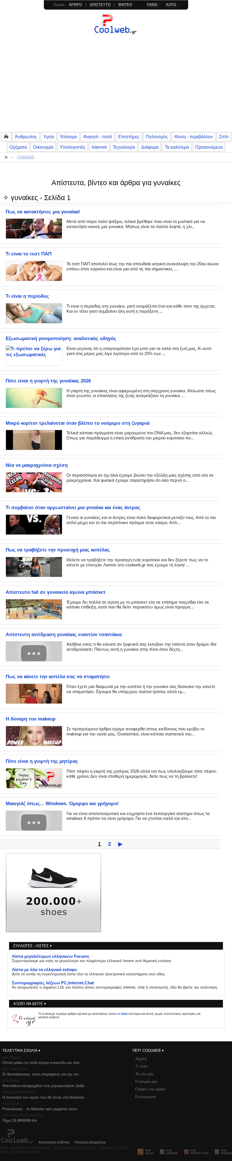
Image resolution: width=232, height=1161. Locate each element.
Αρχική (141, 1059)
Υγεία (48, 136)
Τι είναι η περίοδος (27, 296)
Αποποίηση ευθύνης (54, 1142)
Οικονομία (43, 147)
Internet (99, 147)
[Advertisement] (116, 89)
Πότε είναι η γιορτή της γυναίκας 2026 (48, 381)
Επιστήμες (128, 136)
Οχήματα (18, 147)
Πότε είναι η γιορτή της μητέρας (42, 761)
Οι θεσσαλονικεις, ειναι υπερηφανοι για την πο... (41, 1074)
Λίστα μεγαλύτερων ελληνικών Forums (50, 956)
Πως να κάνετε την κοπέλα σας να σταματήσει (58, 676)
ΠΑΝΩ (152, 5)
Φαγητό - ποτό (97, 136)
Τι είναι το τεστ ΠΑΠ (28, 254)
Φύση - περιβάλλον (193, 136)
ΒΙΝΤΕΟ (125, 5)
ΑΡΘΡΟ (75, 5)
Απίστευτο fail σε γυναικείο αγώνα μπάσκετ (56, 592)
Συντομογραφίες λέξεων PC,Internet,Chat (53, 983)
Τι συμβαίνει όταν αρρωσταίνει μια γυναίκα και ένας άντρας (73, 507)
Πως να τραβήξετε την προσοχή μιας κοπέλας (58, 550)
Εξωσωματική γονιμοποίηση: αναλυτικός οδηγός (61, 338)
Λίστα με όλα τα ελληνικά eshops (44, 969)
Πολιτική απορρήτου (90, 1142)
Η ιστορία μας (146, 1081)
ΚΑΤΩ (171, 5)
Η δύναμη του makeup (30, 719)
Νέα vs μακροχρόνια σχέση (37, 465)
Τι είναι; (141, 1066)
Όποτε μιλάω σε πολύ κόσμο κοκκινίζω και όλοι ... (43, 1063)
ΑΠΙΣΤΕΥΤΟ (100, 5)
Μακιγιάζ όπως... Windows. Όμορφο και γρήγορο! (62, 803)
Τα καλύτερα (177, 147)
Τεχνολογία (124, 147)
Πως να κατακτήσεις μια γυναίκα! (43, 211)
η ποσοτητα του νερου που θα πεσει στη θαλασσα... (44, 1097)
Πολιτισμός (157, 136)
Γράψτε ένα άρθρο (150, 1089)
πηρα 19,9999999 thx (19, 1120)
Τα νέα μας (144, 1074)
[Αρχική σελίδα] (116, 35)
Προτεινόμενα (209, 147)
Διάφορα (149, 147)
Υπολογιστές (72, 147)
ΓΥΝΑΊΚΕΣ (25, 157)
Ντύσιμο (68, 136)
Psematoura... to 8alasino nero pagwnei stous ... (42, 1109)
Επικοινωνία (145, 1097)
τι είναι (123, 1013)
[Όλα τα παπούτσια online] (53, 930)
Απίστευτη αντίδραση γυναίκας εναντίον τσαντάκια (64, 634)
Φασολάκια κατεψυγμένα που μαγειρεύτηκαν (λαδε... (45, 1086)
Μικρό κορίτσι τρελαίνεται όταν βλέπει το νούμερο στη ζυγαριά (77, 423)
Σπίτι (224, 136)
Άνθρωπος (26, 136)
